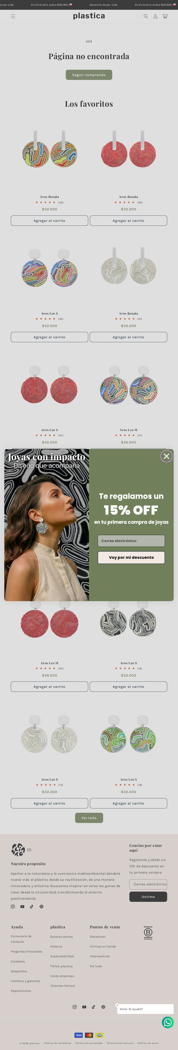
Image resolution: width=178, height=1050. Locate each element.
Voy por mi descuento (131, 557)
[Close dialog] (166, 456)
